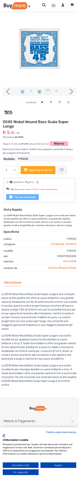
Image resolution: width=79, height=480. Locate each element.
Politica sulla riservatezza (61, 432)
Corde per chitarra (63, 244)
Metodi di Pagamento (19, 421)
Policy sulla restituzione (45, 189)
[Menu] (53, 5)
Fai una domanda (24, 197)
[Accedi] (63, 5)
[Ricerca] (44, 5)
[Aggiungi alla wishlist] (62, 170)
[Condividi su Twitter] (42, 101)
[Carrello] (72, 5)
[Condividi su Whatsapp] (68, 102)
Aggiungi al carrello (40, 170)
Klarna (59, 143)
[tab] (13, 282)
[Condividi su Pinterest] (59, 101)
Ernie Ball (69, 261)
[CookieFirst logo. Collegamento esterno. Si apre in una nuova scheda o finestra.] (4, 435)
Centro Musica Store (62, 268)
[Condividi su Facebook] (51, 101)
